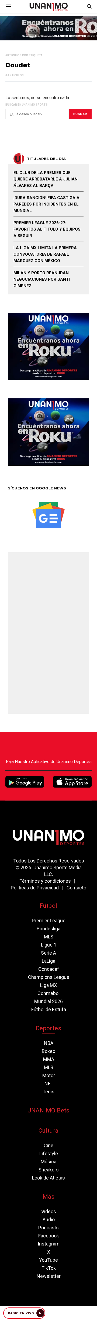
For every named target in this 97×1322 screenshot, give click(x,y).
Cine (48, 1145)
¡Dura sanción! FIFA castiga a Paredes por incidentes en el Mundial (46, 204)
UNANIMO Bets (48, 1110)
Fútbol (48, 905)
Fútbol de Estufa (48, 1009)
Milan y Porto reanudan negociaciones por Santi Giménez (41, 279)
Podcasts (48, 1227)
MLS (48, 937)
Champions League (48, 977)
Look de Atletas (48, 1178)
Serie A (48, 953)
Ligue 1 (48, 945)
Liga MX (48, 985)
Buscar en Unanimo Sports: (26, 104)
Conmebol (48, 993)
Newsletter (49, 1276)
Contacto (76, 887)
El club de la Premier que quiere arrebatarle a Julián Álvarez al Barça (45, 179)
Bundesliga (48, 928)
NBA (48, 1043)
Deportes (48, 1028)
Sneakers (49, 1170)
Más (48, 1196)
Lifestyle (48, 1153)
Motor (48, 1075)
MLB (48, 1067)
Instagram (49, 1244)
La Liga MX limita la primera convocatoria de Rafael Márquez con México (45, 254)
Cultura (48, 1130)
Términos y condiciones (45, 881)
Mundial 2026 (48, 1001)
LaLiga (48, 961)
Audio (49, 1219)
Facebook (48, 1235)
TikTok (48, 1268)
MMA (48, 1059)
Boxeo (48, 1051)
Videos (48, 1211)
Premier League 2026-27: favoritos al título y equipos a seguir (47, 229)
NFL (48, 1083)
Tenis (48, 1091)
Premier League (48, 920)
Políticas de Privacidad (35, 887)
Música (48, 1161)
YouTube (48, 1260)
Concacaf (48, 969)
